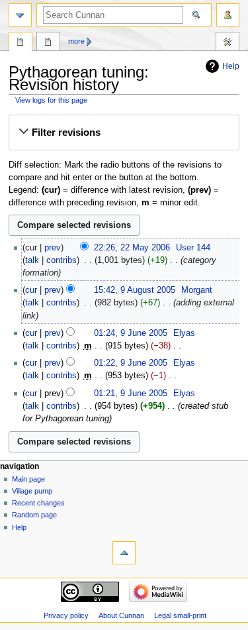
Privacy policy (66, 615)
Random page (34, 515)
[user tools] (227, 14)
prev (52, 247)
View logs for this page (51, 100)
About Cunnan (121, 615)
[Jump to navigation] (20, 14)
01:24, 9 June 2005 (130, 333)
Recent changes (38, 503)
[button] (123, 132)
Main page (28, 479)
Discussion (48, 43)
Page (20, 43)
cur (31, 290)
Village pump (32, 491)
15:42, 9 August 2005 (134, 290)
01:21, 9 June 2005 (130, 393)
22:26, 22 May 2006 (132, 247)
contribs (61, 260)
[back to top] (124, 552)
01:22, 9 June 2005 (130, 363)
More (76, 41)
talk (32, 260)
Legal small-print (180, 615)
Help (230, 66)
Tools (227, 43)
